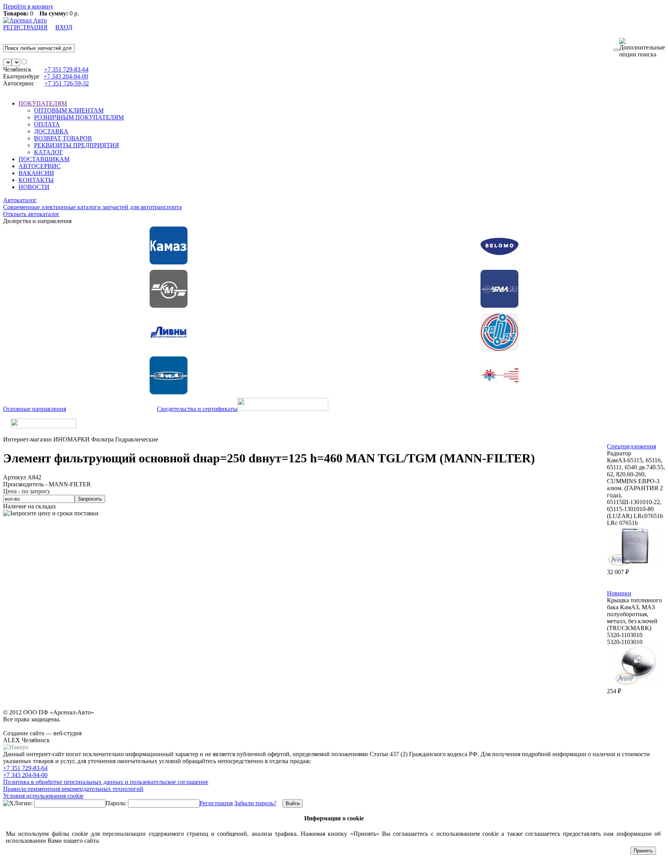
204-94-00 (66, 76)
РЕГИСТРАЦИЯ (25, 27)
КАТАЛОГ (48, 152)
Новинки (619, 593)
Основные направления (34, 409)
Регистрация (216, 803)
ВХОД (63, 27)
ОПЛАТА (47, 124)
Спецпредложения (631, 446)
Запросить (90, 499)
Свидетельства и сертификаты (197, 409)
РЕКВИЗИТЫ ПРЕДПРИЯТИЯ (76, 145)
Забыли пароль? (255, 803)
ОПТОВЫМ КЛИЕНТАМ (69, 110)
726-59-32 (66, 83)
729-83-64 (66, 69)
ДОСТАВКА (51, 131)
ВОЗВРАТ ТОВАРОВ (63, 138)
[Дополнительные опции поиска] (642, 48)
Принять (643, 851)
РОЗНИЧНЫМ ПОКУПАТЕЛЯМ (79, 117)
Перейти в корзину (28, 6)
